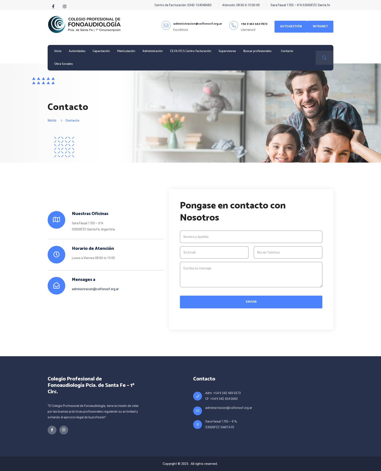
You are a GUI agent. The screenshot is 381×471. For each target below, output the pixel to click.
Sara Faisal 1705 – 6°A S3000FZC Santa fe (300, 5)
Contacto (287, 51)
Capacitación (101, 51)
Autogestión (291, 26)
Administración (152, 51)
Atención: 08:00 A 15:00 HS (241, 5)
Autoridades (77, 51)
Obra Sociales (63, 64)
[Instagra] (64, 6)
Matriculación (126, 51)
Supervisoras (227, 51)
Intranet (320, 26)
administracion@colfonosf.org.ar (95, 289)
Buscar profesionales (257, 51)
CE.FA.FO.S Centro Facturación (190, 51)
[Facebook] (53, 6)
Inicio (58, 51)
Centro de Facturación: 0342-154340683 (183, 5)
